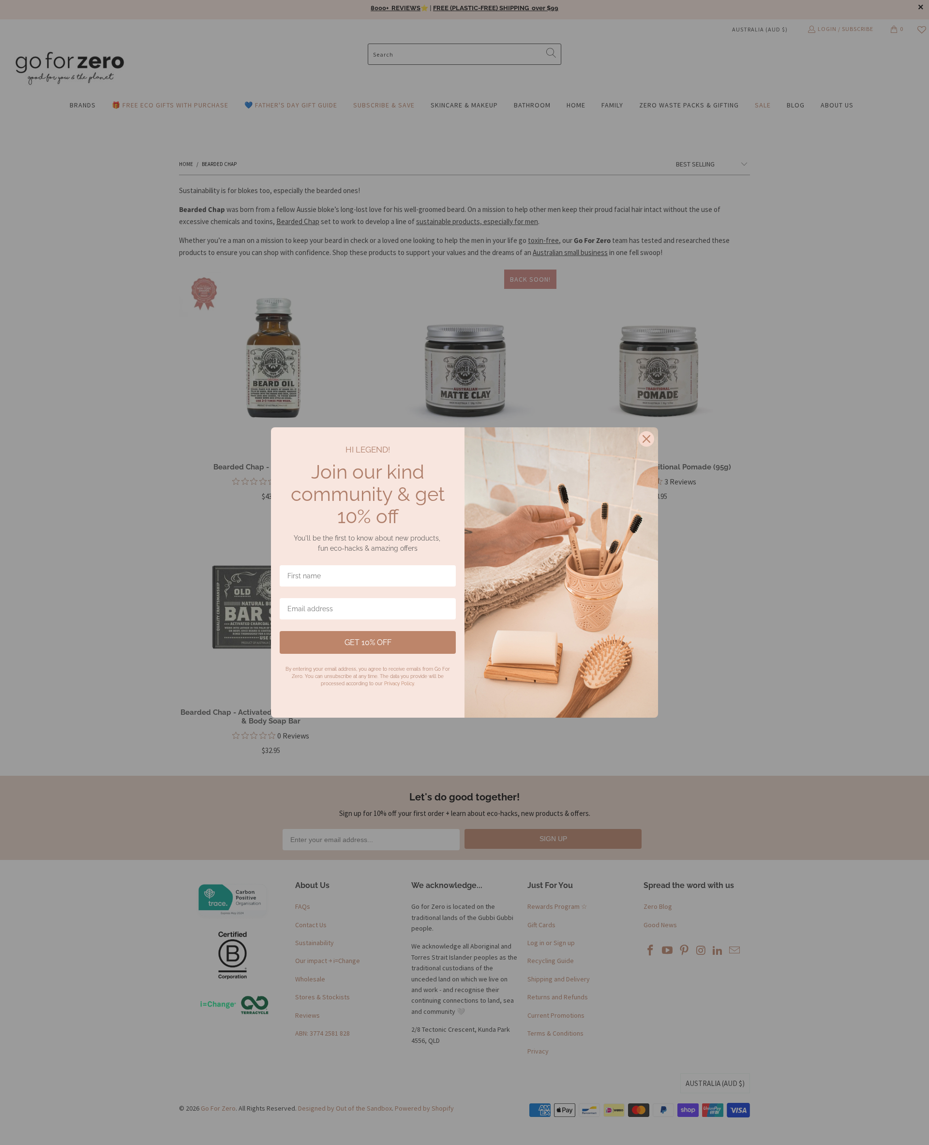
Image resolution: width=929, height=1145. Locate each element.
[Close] (646, 439)
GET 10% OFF (368, 642)
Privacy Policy (399, 683)
